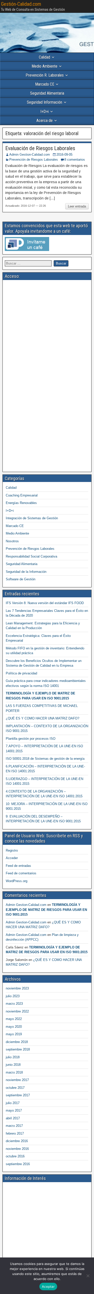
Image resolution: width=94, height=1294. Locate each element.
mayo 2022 (14, 1019)
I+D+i (44, 111)
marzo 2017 (14, 1126)
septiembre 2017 (18, 1095)
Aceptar (48, 1286)
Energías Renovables (21, 503)
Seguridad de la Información (26, 572)
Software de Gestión (20, 579)
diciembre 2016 (17, 1141)
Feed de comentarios (21, 873)
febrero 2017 (15, 1133)
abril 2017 (13, 1118)
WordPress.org (16, 881)
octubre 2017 (15, 1088)
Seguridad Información (44, 102)
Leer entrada (77, 206)
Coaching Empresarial (22, 495)
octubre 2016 (15, 1156)
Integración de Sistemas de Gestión (32, 518)
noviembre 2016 (17, 1149)
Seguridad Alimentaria (47, 93)
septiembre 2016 (18, 1164)
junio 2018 (13, 1065)
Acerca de (44, 120)
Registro (12, 850)
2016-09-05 (64, 154)
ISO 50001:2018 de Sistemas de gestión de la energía (45, 758)
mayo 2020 (14, 1026)
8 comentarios (74, 159)
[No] (87, 1275)
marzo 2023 (14, 1003)
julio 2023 (13, 996)
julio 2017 (13, 1103)
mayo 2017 (14, 1110)
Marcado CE (44, 84)
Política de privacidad (21, 673)
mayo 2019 (14, 1034)
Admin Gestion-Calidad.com (29, 154)
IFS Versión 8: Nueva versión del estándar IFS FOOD (45, 603)
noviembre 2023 (17, 988)
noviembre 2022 (17, 1011)
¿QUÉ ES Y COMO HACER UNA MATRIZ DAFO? (42, 718)
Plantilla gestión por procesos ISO (30, 738)
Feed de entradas (18, 866)
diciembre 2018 (17, 1042)
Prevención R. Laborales (45, 75)
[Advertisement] (47, 329)
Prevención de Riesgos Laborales (33, 159)
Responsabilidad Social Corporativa (31, 556)
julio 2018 (13, 1057)
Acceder (12, 858)
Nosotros (12, 541)
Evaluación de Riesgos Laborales (40, 148)
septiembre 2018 (18, 1049)
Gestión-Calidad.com (21, 4)
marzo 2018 (14, 1072)
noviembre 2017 (17, 1080)
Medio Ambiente (44, 66)
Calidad (44, 57)
